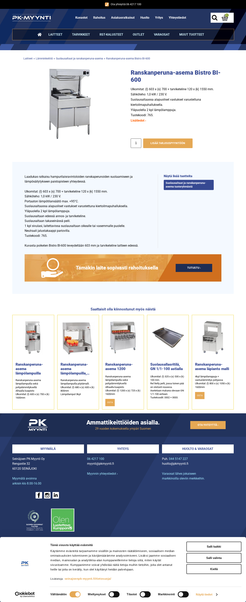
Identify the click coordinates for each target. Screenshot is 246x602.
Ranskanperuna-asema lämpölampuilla (29, 368)
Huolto (144, 17)
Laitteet (55, 34)
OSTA (110, 402)
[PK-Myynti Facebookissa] (39, 495)
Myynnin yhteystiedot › (102, 473)
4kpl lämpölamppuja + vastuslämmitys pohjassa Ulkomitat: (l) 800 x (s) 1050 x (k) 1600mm (212, 382)
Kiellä (214, 569)
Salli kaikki (214, 546)
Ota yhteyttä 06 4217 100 (126, 4)
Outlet (138, 34)
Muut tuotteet (191, 34)
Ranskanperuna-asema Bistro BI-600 (128, 58)
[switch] (114, 594)
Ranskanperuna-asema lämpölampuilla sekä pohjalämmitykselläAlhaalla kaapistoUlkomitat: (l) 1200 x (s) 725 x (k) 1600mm (122, 385)
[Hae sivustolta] (214, 18)
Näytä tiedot (204, 594)
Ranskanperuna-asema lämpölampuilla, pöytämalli (74, 368)
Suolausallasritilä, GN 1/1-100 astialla (166, 366)
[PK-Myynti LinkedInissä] (55, 495)
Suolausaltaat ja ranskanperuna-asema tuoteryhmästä (186, 184)
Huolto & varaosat (197, 449)
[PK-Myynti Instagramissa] (47, 495)
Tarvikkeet (81, 34)
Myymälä (48, 449)
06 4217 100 (95, 459)
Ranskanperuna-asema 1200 (119, 366)
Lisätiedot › (138, 120)
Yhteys (123, 449)
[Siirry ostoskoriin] (224, 17)
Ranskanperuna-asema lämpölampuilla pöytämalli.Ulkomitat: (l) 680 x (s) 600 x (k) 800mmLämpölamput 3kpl (77, 387)
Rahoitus (99, 17)
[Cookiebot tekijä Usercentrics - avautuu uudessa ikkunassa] (25, 594)
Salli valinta (214, 557)
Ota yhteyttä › (208, 425)
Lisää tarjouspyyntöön (167, 143)
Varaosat (162, 34)
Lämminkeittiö (44, 58)
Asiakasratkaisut (123, 17)
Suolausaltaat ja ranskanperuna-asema (79, 58)
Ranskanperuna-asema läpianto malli (212, 366)
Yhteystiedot (177, 17)
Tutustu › (194, 267)
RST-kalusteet (111, 34)
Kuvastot (81, 17)
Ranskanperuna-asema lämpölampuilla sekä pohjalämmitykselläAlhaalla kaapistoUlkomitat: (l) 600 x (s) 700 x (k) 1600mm (32, 389)
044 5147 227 (178, 459)
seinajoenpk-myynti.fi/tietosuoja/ (88, 578)
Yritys (159, 17)
